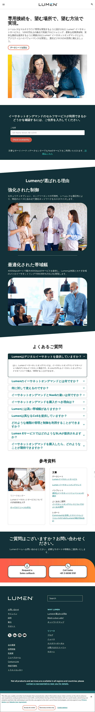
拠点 (10, 622)
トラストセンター (15, 670)
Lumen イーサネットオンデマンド (66, 485)
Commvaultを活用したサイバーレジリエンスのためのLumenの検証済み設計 (68, 518)
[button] (91, 496)
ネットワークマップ (56, 622)
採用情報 (11, 649)
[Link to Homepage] (49, 4)
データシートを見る (18, 47)
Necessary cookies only (47, 707)
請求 (10, 618)
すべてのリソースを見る (20, 507)
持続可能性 (12, 666)
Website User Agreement (17, 702)
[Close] (91, 696)
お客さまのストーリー (57, 647)
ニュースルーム (14, 657)
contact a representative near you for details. (47, 684)
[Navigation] (3, 4)
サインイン (12, 614)
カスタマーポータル (56, 643)
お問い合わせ (13, 609)
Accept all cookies (29, 707)
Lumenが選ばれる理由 (57, 614)
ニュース (51, 639)
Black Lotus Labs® (56, 618)
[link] (27, 572)
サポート (11, 626)
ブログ (50, 635)
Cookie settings (62, 707)
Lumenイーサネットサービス (64, 479)
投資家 (10, 653)
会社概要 (11, 645)
